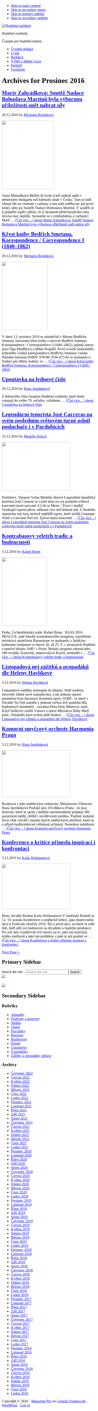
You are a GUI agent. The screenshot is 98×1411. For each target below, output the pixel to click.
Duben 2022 (20, 1085)
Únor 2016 (19, 1389)
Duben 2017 (20, 1332)
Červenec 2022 (22, 1073)
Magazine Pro (41, 1401)
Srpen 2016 (19, 1365)
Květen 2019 (20, 1229)
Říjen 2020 (19, 1159)
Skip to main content (26, 6)
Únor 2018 (19, 1291)
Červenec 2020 (22, 1172)
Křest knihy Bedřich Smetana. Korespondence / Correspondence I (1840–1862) (43, 240)
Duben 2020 (20, 1184)
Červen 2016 (20, 1373)
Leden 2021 (19, 1147)
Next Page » (11, 952)
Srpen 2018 (19, 1266)
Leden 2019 (19, 1246)
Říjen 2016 (19, 1356)
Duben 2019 (20, 1233)
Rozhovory (19, 1039)
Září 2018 (18, 1262)
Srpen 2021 (19, 1118)
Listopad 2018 (21, 1254)
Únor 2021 (19, 1143)
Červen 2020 (20, 1176)
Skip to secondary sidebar (29, 18)
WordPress (9, 1405)
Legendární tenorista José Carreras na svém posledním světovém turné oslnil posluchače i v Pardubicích (47, 420)
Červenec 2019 (22, 1221)
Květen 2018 (20, 1278)
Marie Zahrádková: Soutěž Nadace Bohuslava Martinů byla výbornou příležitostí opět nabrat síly (43, 99)
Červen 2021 (20, 1127)
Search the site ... (14, 972)
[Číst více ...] (47, 222)
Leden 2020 (19, 1196)
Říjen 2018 (19, 1258)
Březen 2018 (20, 1287)
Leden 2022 (19, 1098)
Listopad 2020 (21, 1155)
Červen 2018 (20, 1274)
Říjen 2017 (19, 1307)
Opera (15, 1027)
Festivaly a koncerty (25, 1019)
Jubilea (16, 1023)
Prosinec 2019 (21, 1200)
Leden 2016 (19, 1393)
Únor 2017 (19, 1340)
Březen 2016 (20, 1385)
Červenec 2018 (22, 1270)
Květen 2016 (20, 1377)
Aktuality (17, 1015)
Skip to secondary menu (28, 10)
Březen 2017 (20, 1336)
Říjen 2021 (19, 1110)
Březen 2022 (20, 1090)
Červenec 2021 (22, 1122)
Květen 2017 (20, 1328)
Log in (25, 1405)
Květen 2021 (20, 1131)
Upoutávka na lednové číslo (34, 379)
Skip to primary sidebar (27, 14)
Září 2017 (18, 1311)
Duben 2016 (20, 1381)
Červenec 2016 (22, 1369)
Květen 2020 (20, 1180)
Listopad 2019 (21, 1204)
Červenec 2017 (22, 1319)
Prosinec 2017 (21, 1299)
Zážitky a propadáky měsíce (31, 1056)
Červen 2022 (20, 1077)
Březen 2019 (20, 1237)
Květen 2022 (20, 1081)
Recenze (17, 1035)
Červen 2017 (20, 1324)
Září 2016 (18, 1360)
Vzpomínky (19, 1052)
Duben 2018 (20, 1282)
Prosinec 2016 (21, 1348)
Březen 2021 (20, 1139)
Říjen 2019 (19, 1209)
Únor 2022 (19, 1094)
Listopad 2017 (21, 1303)
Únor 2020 (19, 1192)
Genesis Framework (71, 1401)
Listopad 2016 (21, 1352)
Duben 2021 (20, 1135)
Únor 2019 (19, 1241)
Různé (15, 1043)
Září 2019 (18, 1213)
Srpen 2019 (19, 1217)
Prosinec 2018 (21, 1250)
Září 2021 (18, 1114)
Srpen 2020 (19, 1168)
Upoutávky (19, 1047)
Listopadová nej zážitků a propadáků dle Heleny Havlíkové (45, 670)
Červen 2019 (20, 1225)
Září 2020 (18, 1163)
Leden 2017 (19, 1344)
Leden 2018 (19, 1295)
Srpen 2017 (19, 1315)
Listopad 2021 (21, 1106)
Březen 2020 (20, 1188)
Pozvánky (18, 1031)
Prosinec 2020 (21, 1151)
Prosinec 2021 (21, 1102)
